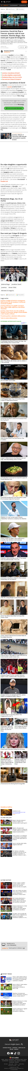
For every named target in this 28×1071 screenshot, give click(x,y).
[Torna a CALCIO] (2, 5)
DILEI (15, 1060)
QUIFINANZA (23, 1060)
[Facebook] (8, 1054)
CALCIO (4, 12)
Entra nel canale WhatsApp (15, 108)
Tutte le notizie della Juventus (9, 318)
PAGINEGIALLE (11, 1059)
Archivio (16, 1049)
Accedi (24, 1)
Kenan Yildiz (12, 287)
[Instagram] (18, 1054)
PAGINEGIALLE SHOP (19, 1059)
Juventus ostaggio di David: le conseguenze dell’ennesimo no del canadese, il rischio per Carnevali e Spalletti (13, 302)
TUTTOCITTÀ (11, 1060)
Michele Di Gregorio (7, 290)
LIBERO (2, 1059)
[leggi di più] (26, 51)
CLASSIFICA (22, 5)
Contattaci (14, 1047)
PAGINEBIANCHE (5, 1060)
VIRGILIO (6, 1059)
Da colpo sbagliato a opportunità (11, 75)
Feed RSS (11, 1049)
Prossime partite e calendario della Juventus (13, 316)
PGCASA (25, 1059)
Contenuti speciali (7, 1047)
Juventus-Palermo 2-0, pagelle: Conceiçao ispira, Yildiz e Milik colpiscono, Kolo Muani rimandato (13, 307)
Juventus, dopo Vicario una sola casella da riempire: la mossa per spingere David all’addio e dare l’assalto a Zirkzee (14, 312)
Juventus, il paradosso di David (11, 73)
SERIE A (9, 12)
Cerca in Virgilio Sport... (13, 1044)
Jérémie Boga (5, 284)
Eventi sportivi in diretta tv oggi (17, 948)
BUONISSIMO (11, 1062)
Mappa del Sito (21, 1047)
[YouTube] (12, 1054)
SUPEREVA (17, 1062)
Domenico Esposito (9, 51)
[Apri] (2, 2)
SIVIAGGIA (19, 1060)
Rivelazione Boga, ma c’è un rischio (12, 77)
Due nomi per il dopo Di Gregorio (11, 79)
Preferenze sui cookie (12, 1065)
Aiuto (19, 1065)
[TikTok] (15, 1054)
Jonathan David (16, 284)
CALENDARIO (14, 5)
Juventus (4, 287)
